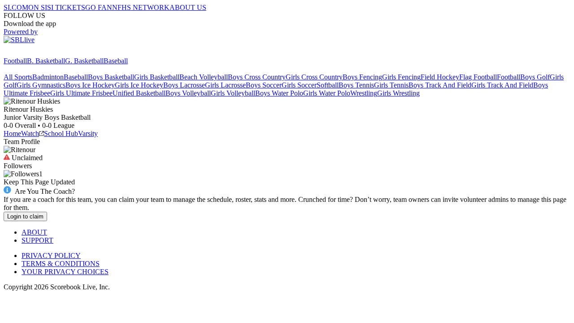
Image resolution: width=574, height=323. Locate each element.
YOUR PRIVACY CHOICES (65, 271)
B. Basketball (46, 61)
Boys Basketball (111, 77)
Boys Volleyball (188, 93)
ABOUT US (188, 7)
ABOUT (34, 232)
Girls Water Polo (326, 93)
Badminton (48, 77)
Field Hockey (440, 77)
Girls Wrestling (398, 93)
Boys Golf (535, 77)
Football (15, 61)
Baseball (116, 61)
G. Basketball (84, 61)
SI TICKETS (66, 7)
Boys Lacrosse (184, 85)
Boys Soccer (264, 85)
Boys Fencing (362, 77)
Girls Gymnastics (41, 85)
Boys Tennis (356, 85)
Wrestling (363, 93)
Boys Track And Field (440, 85)
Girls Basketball (156, 77)
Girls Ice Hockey (139, 85)
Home (12, 133)
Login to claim (25, 216)
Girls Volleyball (233, 93)
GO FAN (98, 7)
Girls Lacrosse (225, 85)
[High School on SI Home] (38, 53)
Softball (328, 85)
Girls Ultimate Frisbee (81, 93)
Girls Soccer (299, 85)
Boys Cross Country (257, 77)
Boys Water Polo (279, 93)
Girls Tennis (391, 85)
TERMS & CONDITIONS (61, 263)
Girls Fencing (401, 77)
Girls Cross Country (314, 77)
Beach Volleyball (203, 77)
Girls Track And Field (502, 85)
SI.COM (16, 7)
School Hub (61, 133)
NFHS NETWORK (141, 7)
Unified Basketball (139, 93)
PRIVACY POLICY (51, 255)
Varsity (88, 133)
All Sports (18, 77)
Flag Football (478, 77)
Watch (30, 133)
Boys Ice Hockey (90, 85)
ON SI (37, 7)
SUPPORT (37, 240)
